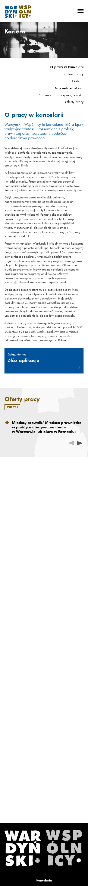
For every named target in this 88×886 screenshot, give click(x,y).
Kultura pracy (74, 74)
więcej (12, 407)
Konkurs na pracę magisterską (61, 95)
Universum (24, 327)
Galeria (78, 81)
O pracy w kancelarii (67, 67)
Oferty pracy (74, 102)
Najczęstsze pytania (69, 88)
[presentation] (79, 443)
